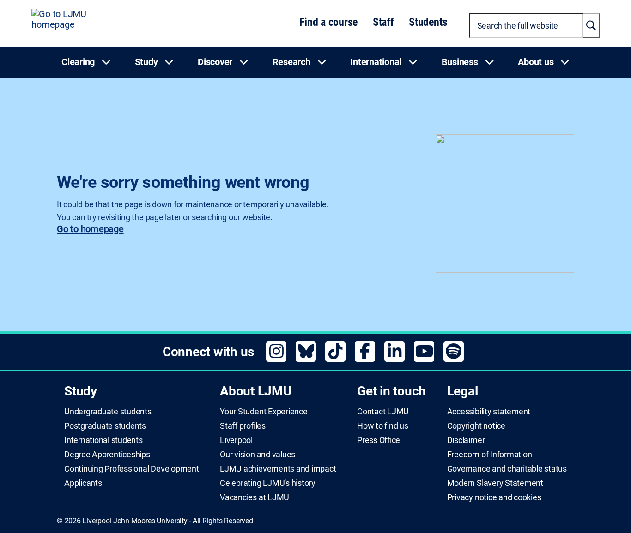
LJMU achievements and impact (278, 468)
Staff (383, 22)
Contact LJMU (383, 411)
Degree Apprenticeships (107, 454)
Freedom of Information (489, 454)
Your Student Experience (263, 411)
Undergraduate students (108, 411)
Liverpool (236, 440)
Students (428, 22)
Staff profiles (243, 426)
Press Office (378, 440)
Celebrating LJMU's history (268, 483)
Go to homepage (90, 228)
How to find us (382, 426)
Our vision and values (257, 454)
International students (103, 440)
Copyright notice (476, 426)
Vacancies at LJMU (254, 497)
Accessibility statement (488, 411)
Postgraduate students (105, 426)
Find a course (328, 22)
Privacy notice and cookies (494, 497)
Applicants (83, 483)
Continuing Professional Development (131, 468)
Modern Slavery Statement (495, 483)
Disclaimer (466, 440)
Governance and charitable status (507, 468)
